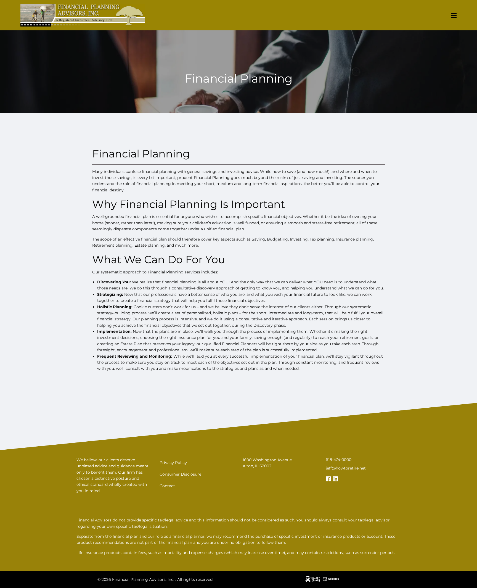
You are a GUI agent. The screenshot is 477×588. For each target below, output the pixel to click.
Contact (167, 485)
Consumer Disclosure (180, 474)
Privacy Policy (173, 462)
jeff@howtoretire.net (346, 468)
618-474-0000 (338, 459)
